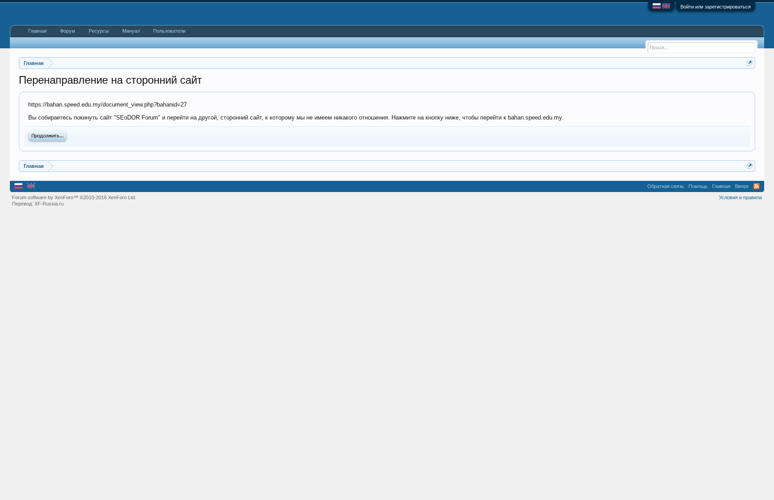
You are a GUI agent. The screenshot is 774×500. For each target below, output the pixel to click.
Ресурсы (99, 31)
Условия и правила (740, 197)
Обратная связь (665, 186)
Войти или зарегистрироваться (715, 6)
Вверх (742, 186)
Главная (37, 31)
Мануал (131, 31)
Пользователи (169, 31)
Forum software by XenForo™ (74, 197)
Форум (67, 31)
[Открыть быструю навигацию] (749, 63)
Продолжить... (47, 136)
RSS (756, 186)
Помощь (698, 186)
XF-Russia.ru (49, 203)
